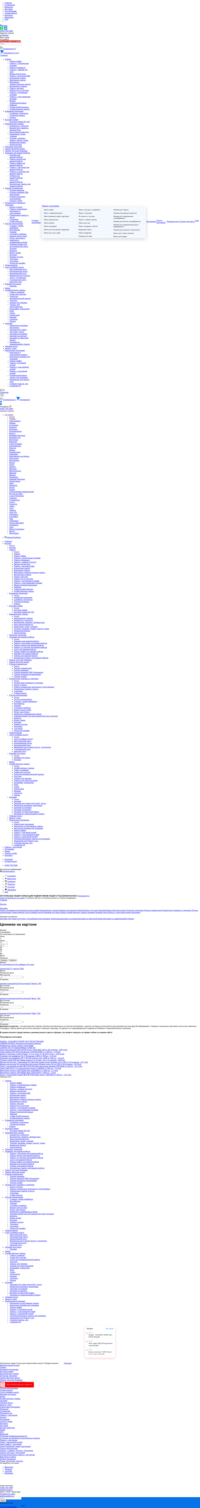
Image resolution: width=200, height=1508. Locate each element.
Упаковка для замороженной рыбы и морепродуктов (126, 226)
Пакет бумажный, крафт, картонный (56, 216)
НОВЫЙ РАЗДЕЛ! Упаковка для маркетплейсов (20, 1044)
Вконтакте (11, 879)
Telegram (11, 884)
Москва (12, 475)
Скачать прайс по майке (10, 41)
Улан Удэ (13, 512)
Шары (63, 913)
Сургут (12, 502)
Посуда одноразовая (23, 699)
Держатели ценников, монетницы (46, 919)
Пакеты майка (49, 210)
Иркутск (12, 448)
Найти (3, 1501)
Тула (11, 508)
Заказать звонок (7, 411)
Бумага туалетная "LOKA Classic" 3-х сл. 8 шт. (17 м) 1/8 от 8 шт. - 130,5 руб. (32, 1054)
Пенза (12, 488)
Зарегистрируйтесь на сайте (12, 898)
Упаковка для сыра (85, 236)
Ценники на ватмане (69, 919)
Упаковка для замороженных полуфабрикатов (123, 217)
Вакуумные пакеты (85, 230)
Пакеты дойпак (49, 223)
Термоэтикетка (17, 913)
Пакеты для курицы (120, 236)
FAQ (2, 1432)
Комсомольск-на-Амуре (19, 456)
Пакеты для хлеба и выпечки (123, 233)
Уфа (11, 519)
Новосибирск (15, 421)
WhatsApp (11, 890)
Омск (11, 483)
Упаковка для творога (120, 210)
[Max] (9, 28)
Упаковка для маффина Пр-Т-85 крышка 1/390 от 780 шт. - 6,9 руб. (28, 1056)
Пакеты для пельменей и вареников (56, 230)
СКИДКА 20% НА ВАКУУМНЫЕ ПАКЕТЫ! (17, 1048)
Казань (12, 450)
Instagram (11, 882)
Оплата (3, 1417)
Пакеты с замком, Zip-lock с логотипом (16, 1451)
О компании (5, 1411)
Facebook (11, 876)
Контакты (4, 1424)
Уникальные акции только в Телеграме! (17, 1046)
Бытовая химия (20, 610)
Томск (11, 506)
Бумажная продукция (23, 598)
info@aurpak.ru (8, 871)
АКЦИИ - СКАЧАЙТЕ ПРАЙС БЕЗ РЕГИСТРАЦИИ (22, 1041)
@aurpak (68, 1363)
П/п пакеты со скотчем (86, 216)
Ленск (11, 465)
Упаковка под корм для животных (125, 213)
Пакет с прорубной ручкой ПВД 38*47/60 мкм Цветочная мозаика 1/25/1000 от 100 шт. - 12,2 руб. (41, 1066)
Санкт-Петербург (16, 496)
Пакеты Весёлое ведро (116, 910)
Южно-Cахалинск (16, 529)
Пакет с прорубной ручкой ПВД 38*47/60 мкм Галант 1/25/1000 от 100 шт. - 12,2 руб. (35, 1075)
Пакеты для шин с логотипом (12, 1453)
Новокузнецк (14, 481)
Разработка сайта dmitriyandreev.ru (7, 1495)
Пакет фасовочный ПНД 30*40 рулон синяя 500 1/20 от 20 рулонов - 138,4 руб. (34, 1050)
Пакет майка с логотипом (11, 1444)
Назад (12, 417)
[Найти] (1, 46)
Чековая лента (101, 913)
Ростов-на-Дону (16, 494)
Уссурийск (13, 517)
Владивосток (14, 438)
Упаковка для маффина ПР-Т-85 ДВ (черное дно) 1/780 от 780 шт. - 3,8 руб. (32, 1058)
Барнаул (13, 427)
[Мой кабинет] (1, 402)
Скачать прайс (6, 1421)
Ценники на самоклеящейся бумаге (118, 919)
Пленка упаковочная (23, 668)
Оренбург (13, 485)
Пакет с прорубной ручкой (53, 213)
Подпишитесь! (83, 896)
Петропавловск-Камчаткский (21, 492)
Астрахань (13, 425)
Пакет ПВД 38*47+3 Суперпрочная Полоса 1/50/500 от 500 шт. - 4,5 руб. (30, 1069)
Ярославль (14, 533)
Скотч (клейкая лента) (23, 739)
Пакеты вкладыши (50, 226)
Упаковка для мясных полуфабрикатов (127, 221)
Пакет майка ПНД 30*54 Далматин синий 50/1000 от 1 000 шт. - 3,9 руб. (30, 1052)
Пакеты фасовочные (51, 220)
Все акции (109, 1328)
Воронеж (13, 442)
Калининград (14, 452)
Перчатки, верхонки (134, 910)
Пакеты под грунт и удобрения (89, 210)
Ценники (17, 801)
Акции (2, 1430)
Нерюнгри (13, 477)
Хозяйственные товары (24, 768)
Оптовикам (4, 1419)
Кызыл (12, 463)
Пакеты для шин (84, 223)
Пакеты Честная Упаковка (94, 910)
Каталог (12, 548)
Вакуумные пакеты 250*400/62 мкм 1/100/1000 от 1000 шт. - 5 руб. (28, 1073)
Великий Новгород (17, 436)
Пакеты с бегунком (85, 213)
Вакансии (4, 1434)
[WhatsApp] (1, 28)
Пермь (12, 490)
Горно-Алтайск (15, 444)
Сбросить (13, 960)
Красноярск (14, 460)
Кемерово (13, 454)
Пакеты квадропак (85, 233)
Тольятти (13, 504)
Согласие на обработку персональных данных (20, 1438)
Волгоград (13, 440)
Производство (6, 1413)
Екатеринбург (15, 446)
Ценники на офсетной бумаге (90, 919)
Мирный (12, 473)
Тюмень (12, 510)
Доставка (4, 1426)
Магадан (13, 469)
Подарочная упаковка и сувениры (28, 683)
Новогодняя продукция (24, 824)
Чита (11, 527)
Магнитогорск (15, 471)
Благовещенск (15, 431)
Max (6, 892)
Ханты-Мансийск (16, 523)
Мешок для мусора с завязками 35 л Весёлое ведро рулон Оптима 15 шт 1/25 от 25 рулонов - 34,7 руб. (44, 1062)
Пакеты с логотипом (8, 1415)
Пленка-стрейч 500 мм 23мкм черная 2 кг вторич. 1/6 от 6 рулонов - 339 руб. (32, 1060)
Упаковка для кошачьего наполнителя (126, 230)
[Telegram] (5, 28)
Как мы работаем (7, 1428)
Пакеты (17, 554)
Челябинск (13, 525)
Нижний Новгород (17, 479)
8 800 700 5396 (6, 31)
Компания (4, 1409)
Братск (12, 433)
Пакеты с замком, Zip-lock (88, 220)
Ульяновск (13, 515)
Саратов (13, 498)
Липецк (12, 467)
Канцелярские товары (23, 618)
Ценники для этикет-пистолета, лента (16, 919)
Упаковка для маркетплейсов (26, 641)
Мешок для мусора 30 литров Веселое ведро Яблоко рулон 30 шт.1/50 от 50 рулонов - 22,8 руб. (41, 1064)
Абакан (12, 423)
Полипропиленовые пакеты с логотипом (17, 1455)
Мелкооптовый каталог (10, 1365)
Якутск (12, 531)
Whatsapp (12, 1507)
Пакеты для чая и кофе (52, 233)
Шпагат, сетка (114, 913)
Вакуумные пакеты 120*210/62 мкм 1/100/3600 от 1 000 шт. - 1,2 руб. (29, 1071)
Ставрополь (14, 500)
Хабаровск (14, 521)
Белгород (13, 429)
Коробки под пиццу (22, 758)
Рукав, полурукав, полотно (88, 226)
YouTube (11, 887)
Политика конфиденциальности (13, 1436)
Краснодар (14, 458)
